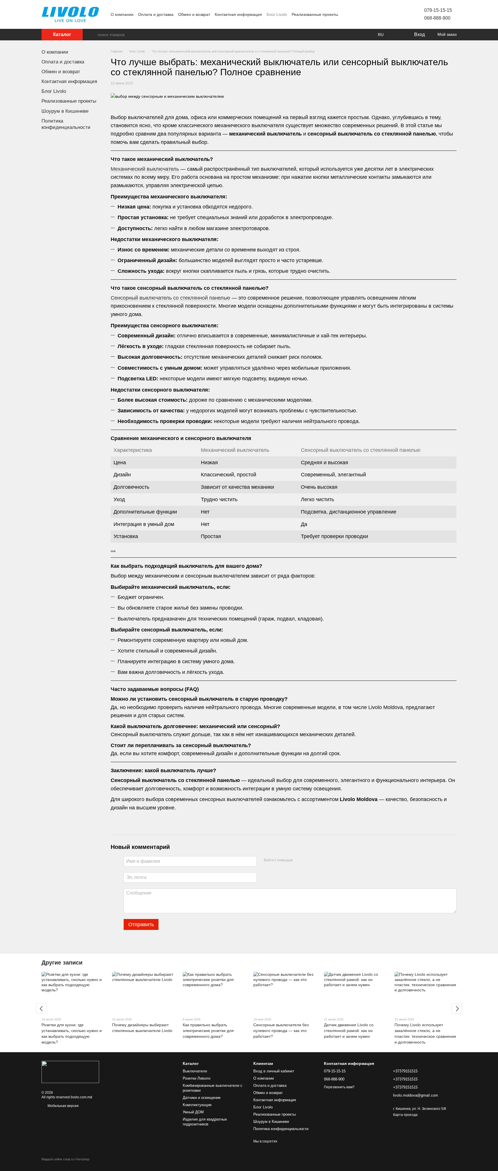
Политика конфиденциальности (280, 1129)
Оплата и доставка (155, 14)
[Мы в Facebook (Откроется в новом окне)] (375, 14)
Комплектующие (197, 1105)
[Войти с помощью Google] (308, 860)
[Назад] (41, 1008)
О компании (122, 14)
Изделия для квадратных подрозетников (205, 1121)
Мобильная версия (63, 1106)
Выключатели (195, 1071)
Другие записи (62, 962)
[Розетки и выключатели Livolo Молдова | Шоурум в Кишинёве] (70, 1072)
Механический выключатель (145, 169)
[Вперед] (457, 1008)
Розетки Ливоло (196, 1078)
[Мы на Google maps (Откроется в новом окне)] (396, 14)
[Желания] (397, 34)
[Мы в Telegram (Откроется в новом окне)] (389, 14)
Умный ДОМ (193, 1112)
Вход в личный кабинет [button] (273, 1071)
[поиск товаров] (93, 34)
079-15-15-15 (438, 10)
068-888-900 (437, 18)
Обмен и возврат (194, 14)
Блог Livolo (277, 14)
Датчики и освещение (201, 1097)
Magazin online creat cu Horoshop (65, 1159)
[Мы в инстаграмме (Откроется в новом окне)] (382, 14)
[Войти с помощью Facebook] (299, 860)
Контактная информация (238, 14)
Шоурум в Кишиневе (65, 111)
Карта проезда (405, 1115)
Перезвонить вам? (339, 1087)
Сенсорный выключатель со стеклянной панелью (170, 298)
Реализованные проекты (315, 14)
